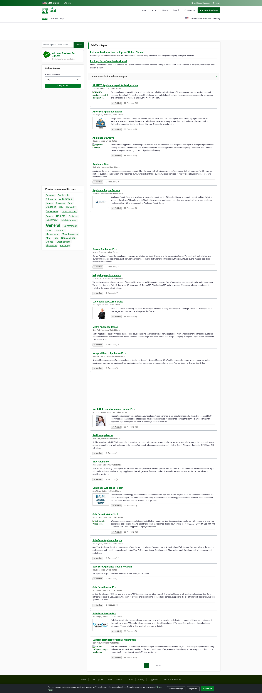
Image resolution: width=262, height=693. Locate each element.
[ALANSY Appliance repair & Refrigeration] (101, 97)
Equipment (51, 220)
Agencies (50, 195)
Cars (70, 203)
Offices (49, 241)
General (53, 225)
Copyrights (154, 679)
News (165, 10)
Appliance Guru (100, 164)
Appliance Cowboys (103, 137)
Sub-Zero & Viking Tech (105, 514)
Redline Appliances (102, 435)
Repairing (65, 245)
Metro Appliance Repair (105, 327)
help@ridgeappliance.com (106, 275)
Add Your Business (209, 10)
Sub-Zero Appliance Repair (107, 540)
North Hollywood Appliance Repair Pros (113, 409)
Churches (51, 207)
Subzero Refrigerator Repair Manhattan (114, 639)
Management (52, 234)
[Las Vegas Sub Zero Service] (101, 313)
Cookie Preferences (172, 679)
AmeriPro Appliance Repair (107, 111)
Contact (119, 679)
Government (70, 225)
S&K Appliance (100, 461)
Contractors (69, 211)
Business (60, 203)
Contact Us (190, 10)
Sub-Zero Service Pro (104, 587)
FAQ (110, 679)
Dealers (60, 215)
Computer (71, 207)
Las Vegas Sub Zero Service (107, 301)
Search (176, 10)
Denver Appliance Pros (104, 249)
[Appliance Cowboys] (101, 149)
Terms (130, 679)
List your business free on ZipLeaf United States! (116, 52)
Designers (73, 216)
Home (143, 10)
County (49, 216)
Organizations (64, 241)
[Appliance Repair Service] (101, 202)
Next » (158, 665)
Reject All (193, 689)
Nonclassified (68, 238)
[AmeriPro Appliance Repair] (101, 123)
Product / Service (52, 74)
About (154, 10)
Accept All (207, 689)
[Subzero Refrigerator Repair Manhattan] (101, 651)
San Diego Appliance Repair (107, 487)
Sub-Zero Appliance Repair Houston (112, 566)
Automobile (65, 198)
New (56, 238)
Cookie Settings (176, 689)
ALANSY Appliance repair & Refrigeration (115, 85)
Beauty (49, 203)
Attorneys (51, 199)
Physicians (51, 245)
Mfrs (48, 238)
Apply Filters (62, 86)
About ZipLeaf (97, 679)
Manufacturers (70, 234)
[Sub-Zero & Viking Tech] (101, 526)
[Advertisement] (131, 30)
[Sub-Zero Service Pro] (101, 625)
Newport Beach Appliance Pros (109, 353)
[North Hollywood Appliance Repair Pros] (101, 421)
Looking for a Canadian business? (108, 61)
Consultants (52, 211)
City (61, 207)
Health (49, 230)
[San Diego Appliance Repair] (101, 499)
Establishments (69, 220)
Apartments (63, 195)
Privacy (141, 679)
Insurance (60, 230)
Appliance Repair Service (106, 190)
